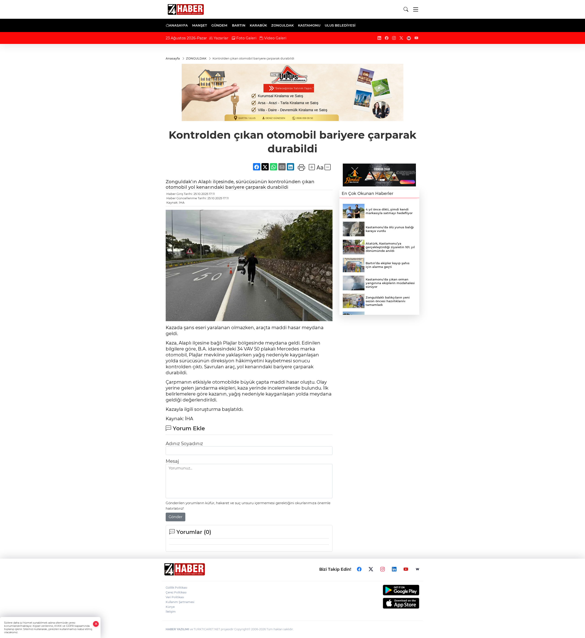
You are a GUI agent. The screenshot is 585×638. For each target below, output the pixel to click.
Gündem (219, 25)
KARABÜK (258, 25)
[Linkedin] (394, 569)
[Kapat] (96, 624)
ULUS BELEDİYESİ (340, 25)
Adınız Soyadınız (184, 443)
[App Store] (390, 603)
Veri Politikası (175, 597)
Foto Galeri (245, 38)
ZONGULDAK (282, 25)
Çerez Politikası (176, 592)
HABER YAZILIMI (177, 629)
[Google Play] (390, 590)
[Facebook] (359, 569)
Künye (170, 606)
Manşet (199, 25)
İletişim (171, 611)
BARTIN (238, 25)
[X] (370, 569)
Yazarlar (221, 38)
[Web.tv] (417, 569)
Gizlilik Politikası (176, 587)
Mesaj (172, 461)
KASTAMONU (309, 25)
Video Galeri (274, 38)
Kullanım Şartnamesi (180, 602)
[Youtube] (405, 569)
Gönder (175, 517)
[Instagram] (382, 569)
